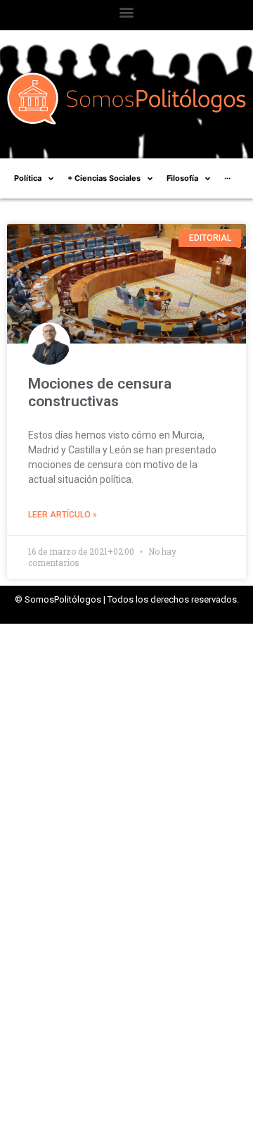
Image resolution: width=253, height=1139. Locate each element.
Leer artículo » (62, 515)
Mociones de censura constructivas (99, 392)
